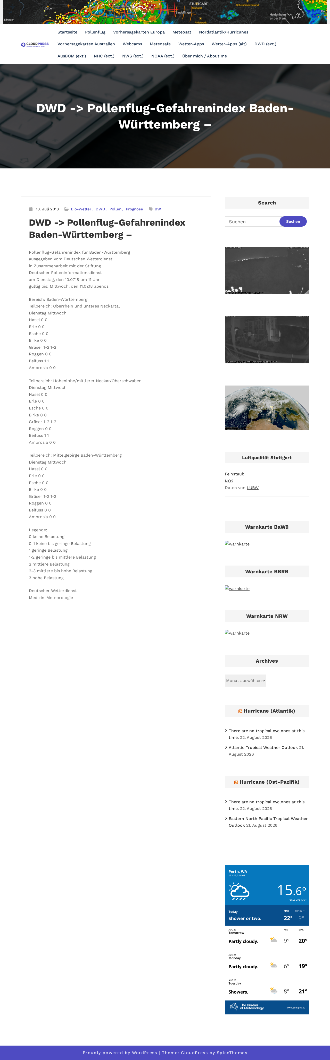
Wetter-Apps (191, 43)
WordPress (144, 1052)
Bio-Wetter (81, 209)
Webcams (132, 43)
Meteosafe (160, 43)
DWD (100, 209)
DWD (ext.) (265, 43)
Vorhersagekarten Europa (139, 32)
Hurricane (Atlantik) (269, 711)
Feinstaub (234, 474)
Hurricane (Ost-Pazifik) (270, 782)
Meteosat (181, 32)
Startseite (67, 32)
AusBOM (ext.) (71, 56)
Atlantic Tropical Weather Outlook (263, 747)
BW (158, 209)
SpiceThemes (232, 1052)
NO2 (229, 480)
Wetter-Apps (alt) (229, 43)
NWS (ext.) (133, 56)
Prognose (134, 209)
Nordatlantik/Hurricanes (223, 32)
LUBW (253, 487)
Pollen (115, 209)
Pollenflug (95, 32)
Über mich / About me (204, 56)
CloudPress (194, 1052)
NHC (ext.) (104, 56)
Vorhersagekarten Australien (86, 43)
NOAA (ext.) (163, 56)
